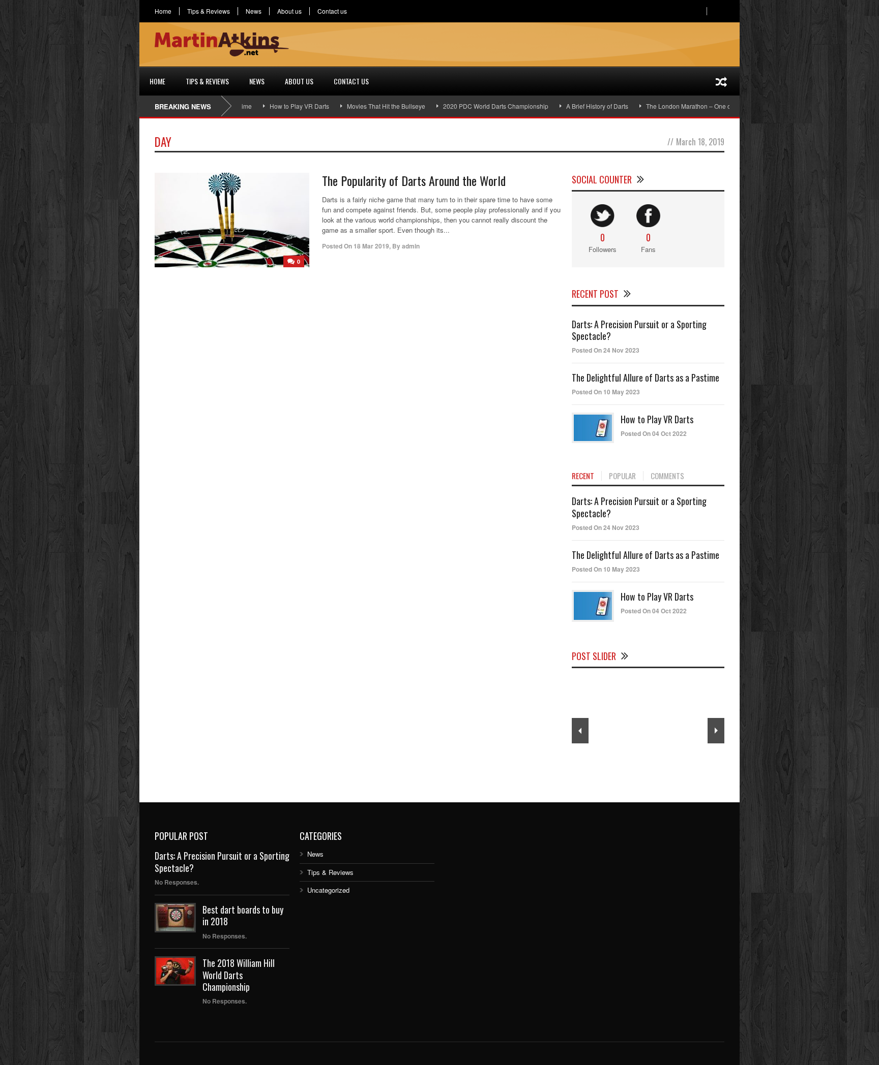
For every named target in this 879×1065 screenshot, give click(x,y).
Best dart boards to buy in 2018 (242, 915)
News (253, 11)
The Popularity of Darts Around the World (414, 180)
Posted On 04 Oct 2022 (654, 433)
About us (289, 11)
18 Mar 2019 (371, 245)
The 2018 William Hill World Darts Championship (238, 974)
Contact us (332, 11)
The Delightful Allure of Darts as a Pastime (645, 377)
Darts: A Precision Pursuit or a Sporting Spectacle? (639, 330)
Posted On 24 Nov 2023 (605, 350)
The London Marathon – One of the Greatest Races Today (697, 106)
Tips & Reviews (208, 11)
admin (411, 245)
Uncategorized (328, 890)
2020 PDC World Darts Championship (467, 106)
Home (163, 11)
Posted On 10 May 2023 (606, 391)
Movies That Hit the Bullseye (358, 106)
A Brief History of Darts (569, 106)
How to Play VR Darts (271, 106)
